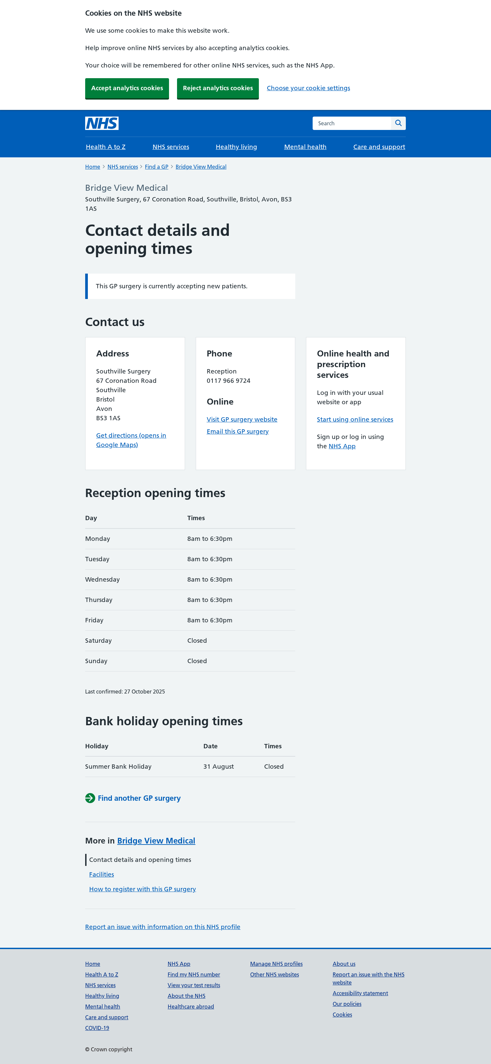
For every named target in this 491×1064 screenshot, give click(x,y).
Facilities (101, 874)
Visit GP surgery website (242, 419)
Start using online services (355, 419)
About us (344, 963)
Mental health (305, 147)
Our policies (347, 1004)
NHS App (342, 446)
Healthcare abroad (191, 1006)
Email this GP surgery (238, 431)
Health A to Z (106, 147)
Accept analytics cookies (127, 88)
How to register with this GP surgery (142, 889)
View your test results (194, 985)
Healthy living (236, 147)
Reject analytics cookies (218, 88)
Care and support (379, 147)
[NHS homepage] (102, 123)
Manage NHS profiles (276, 963)
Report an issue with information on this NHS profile (162, 927)
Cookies (342, 1014)
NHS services (171, 147)
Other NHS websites (274, 974)
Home (92, 166)
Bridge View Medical (201, 166)
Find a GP (156, 166)
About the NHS (186, 996)
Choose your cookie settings (308, 88)
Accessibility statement (360, 993)
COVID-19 (97, 1028)
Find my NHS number (194, 974)
